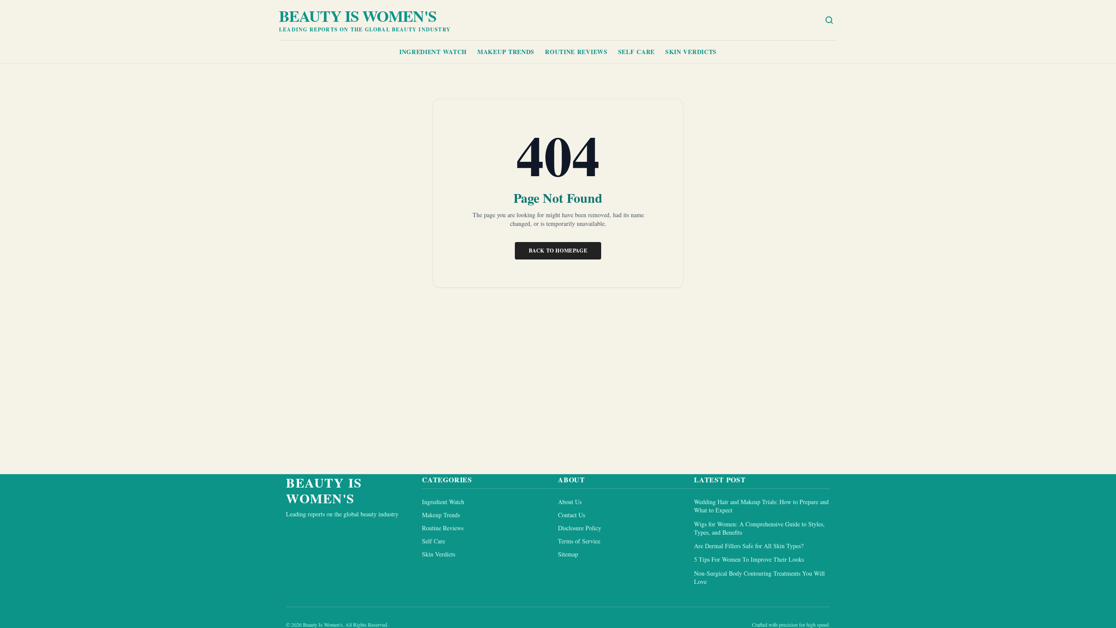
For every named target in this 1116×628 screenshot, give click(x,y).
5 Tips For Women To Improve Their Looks (749, 559)
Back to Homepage (558, 250)
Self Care (636, 51)
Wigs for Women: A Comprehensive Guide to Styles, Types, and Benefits (759, 528)
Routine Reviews (576, 51)
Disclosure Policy (579, 528)
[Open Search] (829, 20)
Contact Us (571, 515)
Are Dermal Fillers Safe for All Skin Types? (748, 546)
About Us (570, 502)
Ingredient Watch (433, 51)
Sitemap (568, 554)
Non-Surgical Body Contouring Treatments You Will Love (759, 577)
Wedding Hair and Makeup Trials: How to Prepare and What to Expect (761, 506)
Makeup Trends (505, 51)
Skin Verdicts (691, 51)
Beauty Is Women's (357, 15)
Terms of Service (579, 541)
